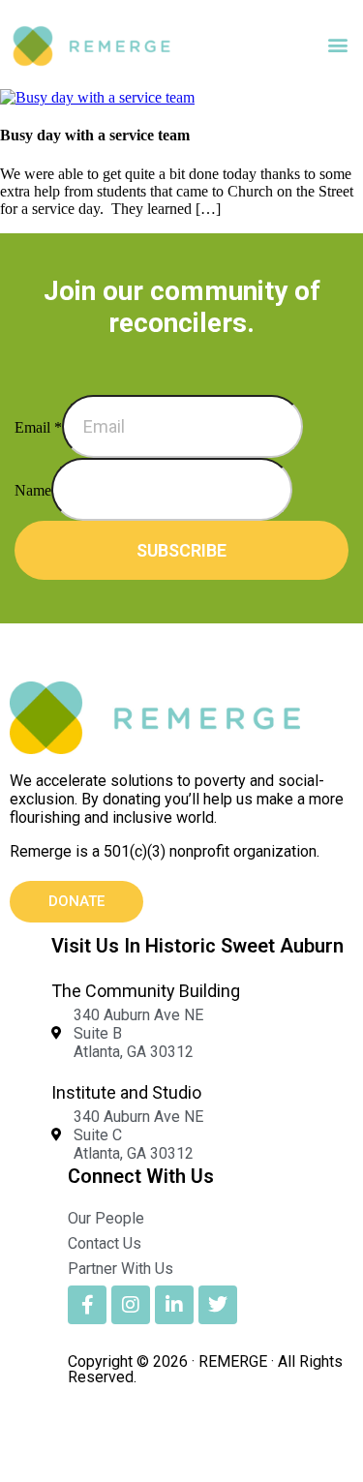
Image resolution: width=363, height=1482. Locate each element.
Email (38, 427)
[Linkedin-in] (174, 1304)
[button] (337, 45)
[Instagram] (130, 1304)
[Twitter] (217, 1304)
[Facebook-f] (87, 1304)
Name (33, 490)
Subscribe (181, 550)
